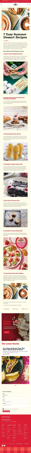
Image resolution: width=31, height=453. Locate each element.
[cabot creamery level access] (3, 445)
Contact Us (25, 429)
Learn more (17, 1)
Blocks (3, 427)
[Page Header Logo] (15, 4)
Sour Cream (9, 435)
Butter (8, 427)
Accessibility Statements (19, 443)
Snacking (3, 434)
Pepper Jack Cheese (13, 58)
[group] (5, 395)
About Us (14, 427)
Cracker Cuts (4, 429)
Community (20, 429)
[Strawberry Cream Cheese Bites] (15, 270)
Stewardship (15, 433)
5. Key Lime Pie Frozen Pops (11, 200)
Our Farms (14, 431)
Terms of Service (26, 443)
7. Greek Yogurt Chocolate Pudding (13, 273)
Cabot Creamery (14, 305)
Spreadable (3, 436)
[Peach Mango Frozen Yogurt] (15, 161)
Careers (14, 440)
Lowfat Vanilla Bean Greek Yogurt (17, 102)
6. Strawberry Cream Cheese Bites (13, 231)
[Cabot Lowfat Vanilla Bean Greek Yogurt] (15, 131)
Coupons (25, 435)
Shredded (3, 432)
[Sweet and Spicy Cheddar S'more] (15, 95)
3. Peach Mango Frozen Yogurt (12, 134)
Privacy (14, 443)
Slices (2, 430)
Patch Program (20, 433)
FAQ (24, 430)
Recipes (19, 427)
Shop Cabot (7, 332)
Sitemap (10, 443)
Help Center (26, 427)
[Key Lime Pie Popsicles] (15, 228)
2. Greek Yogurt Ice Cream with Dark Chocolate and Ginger (14, 98)
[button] (14, 385)
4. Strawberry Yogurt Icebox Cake (12, 164)
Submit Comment (6, 411)
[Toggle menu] (1, 4)
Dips (8, 433)
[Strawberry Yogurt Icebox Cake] (15, 197)
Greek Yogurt (9, 429)
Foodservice (15, 435)
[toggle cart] (29, 4)
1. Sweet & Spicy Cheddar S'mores (12, 54)
